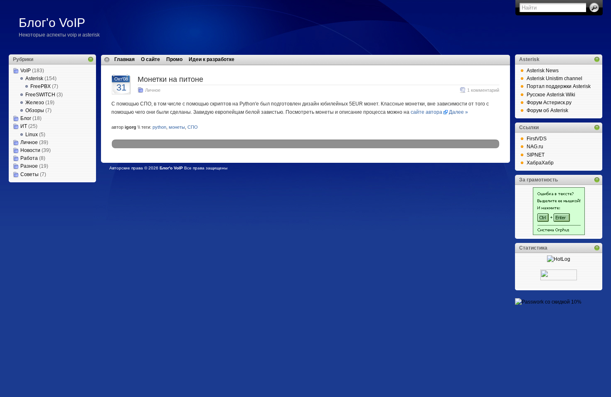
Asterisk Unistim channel (554, 78)
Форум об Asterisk (547, 110)
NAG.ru (535, 146)
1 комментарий (483, 90)
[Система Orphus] (559, 233)
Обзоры (34, 110)
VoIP (25, 71)
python (159, 127)
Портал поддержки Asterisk (559, 86)
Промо (174, 59)
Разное (29, 166)
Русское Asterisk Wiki (551, 95)
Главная (124, 59)
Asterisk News (543, 71)
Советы (29, 174)
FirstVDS (537, 139)
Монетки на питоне (170, 79)
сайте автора (426, 112)
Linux (31, 134)
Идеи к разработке (211, 59)
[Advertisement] (50, 223)
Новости (30, 150)
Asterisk (34, 78)
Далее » (458, 112)
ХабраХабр (540, 163)
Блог (25, 118)
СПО (192, 127)
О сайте (150, 59)
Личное (29, 142)
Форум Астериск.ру (549, 102)
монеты (177, 127)
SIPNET (535, 155)
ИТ (23, 126)
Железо (34, 102)
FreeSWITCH (40, 95)
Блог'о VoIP (52, 22)
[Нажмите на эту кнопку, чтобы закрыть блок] (90, 59)
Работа (29, 158)
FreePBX (40, 86)
